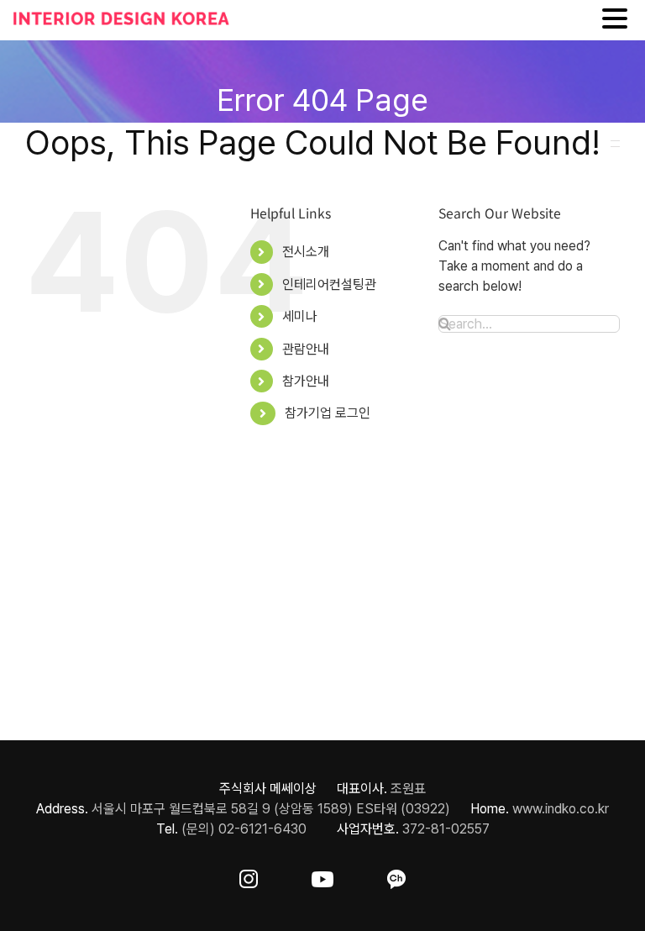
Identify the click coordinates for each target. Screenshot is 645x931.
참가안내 (305, 381)
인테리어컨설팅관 (329, 284)
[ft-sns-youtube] (322, 876)
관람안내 (305, 349)
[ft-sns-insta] (249, 876)
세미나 (299, 316)
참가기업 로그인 (327, 413)
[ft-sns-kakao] (396, 876)
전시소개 (305, 252)
